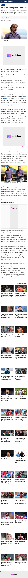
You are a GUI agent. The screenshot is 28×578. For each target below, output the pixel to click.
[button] (2, 1)
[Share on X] (7, 17)
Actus (3, 4)
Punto (2, 20)
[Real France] (9, 1)
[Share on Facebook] (5, 17)
